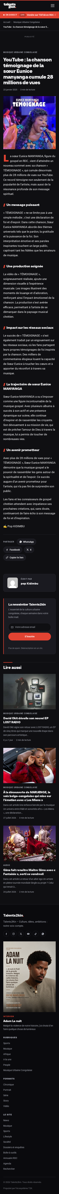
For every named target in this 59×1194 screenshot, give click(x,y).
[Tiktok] (36, 934)
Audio (6, 865)
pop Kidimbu (29, 583)
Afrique (7, 1054)
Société (7, 1142)
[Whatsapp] (43, 934)
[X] (21, 934)
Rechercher (9, 1169)
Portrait (7, 1090)
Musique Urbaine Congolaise (26, 22)
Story (6, 1100)
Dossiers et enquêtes (13, 1147)
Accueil (6, 22)
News (6, 1120)
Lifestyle (7, 1136)
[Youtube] (28, 934)
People (6, 1065)
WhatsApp (28, 541)
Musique (7, 1048)
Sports (6, 1043)
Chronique (8, 1084)
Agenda (7, 1163)
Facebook (15, 549)
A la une (7, 1059)
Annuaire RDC (10, 1158)
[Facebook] (6, 934)
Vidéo (6, 1106)
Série (5, 1095)
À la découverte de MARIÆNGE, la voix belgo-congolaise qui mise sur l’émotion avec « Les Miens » (27, 796)
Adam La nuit (12, 1021)
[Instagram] (14, 934)
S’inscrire (30, 636)
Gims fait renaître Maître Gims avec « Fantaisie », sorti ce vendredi (29, 872)
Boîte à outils (9, 1152)
